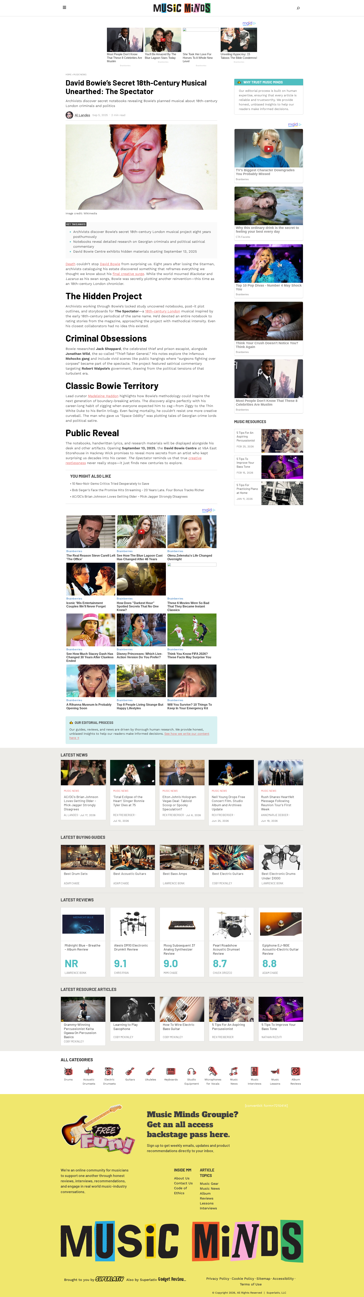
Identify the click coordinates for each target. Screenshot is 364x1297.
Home (68, 74)
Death (70, 264)
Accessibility (283, 1279)
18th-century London (162, 311)
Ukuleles (150, 1079)
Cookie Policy (243, 1279)
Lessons (207, 1203)
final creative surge (128, 274)
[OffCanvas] (64, 8)
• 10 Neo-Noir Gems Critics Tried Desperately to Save (109, 483)
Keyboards (171, 1079)
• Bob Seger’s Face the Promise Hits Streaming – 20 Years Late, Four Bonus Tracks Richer (137, 490)
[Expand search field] (298, 8)
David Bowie (110, 264)
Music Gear (209, 1183)
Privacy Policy (217, 1279)
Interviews (208, 1208)
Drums (68, 1079)
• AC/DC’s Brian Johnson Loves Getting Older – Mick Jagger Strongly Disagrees (129, 496)
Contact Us (183, 1183)
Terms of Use (251, 1284)
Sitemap (263, 1279)
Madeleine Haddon (103, 396)
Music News (79, 74)
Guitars (130, 1079)
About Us (182, 1178)
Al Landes (82, 115)
